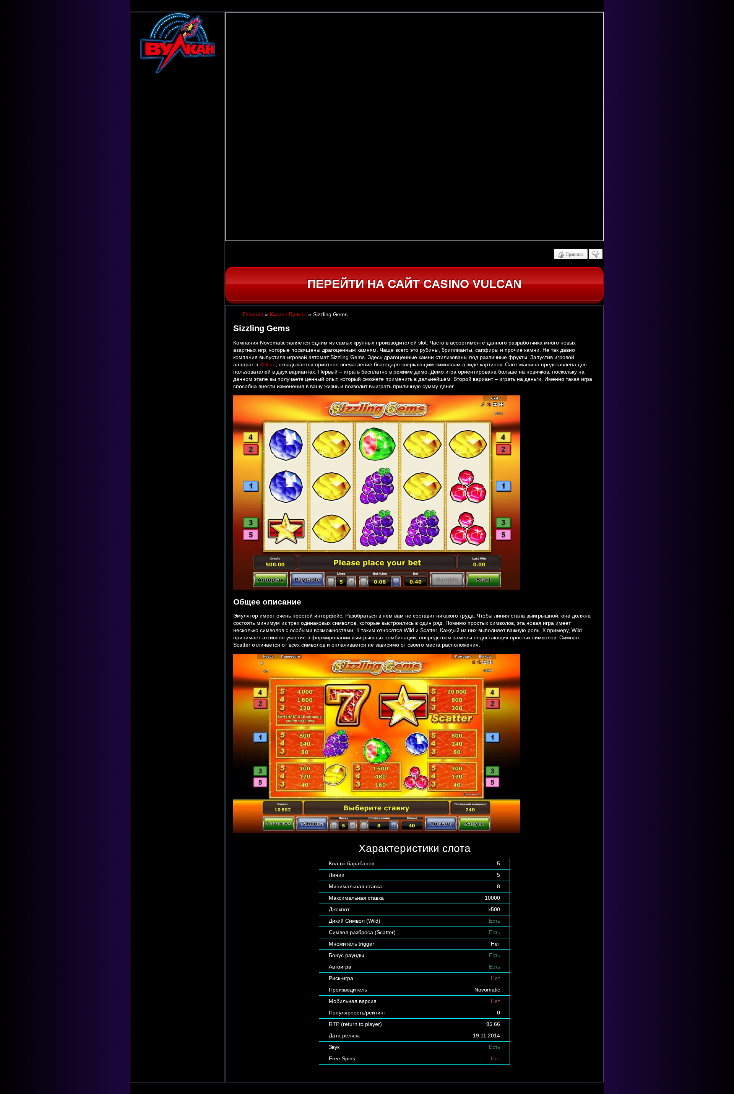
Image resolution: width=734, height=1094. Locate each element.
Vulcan (268, 364)
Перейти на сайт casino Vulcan (414, 284)
